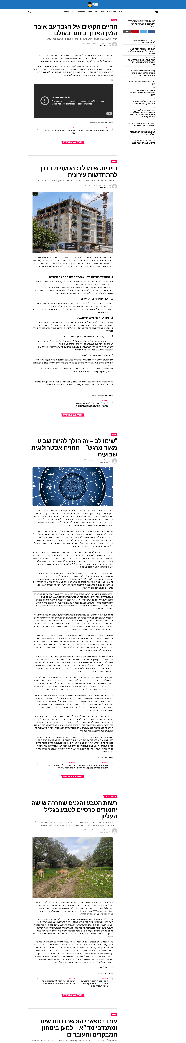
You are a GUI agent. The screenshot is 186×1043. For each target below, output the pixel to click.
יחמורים (100, 973)
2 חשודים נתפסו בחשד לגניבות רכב (142, 82)
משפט (102, 11)
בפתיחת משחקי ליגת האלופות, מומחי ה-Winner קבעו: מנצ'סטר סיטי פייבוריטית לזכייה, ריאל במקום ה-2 (142, 113)
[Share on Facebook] (152, 31)
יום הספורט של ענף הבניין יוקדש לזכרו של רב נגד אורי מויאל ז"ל (141, 124)
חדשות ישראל (111, 11)
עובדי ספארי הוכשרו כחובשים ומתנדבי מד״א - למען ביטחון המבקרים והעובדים (143, 72)
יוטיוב (73, 11)
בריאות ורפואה (92, 11)
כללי (154, 18)
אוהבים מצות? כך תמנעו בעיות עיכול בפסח (142, 133)
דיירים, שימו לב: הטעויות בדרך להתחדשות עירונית (142, 41)
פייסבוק (66, 11)
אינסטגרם (81, 11)
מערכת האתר (103, 45)
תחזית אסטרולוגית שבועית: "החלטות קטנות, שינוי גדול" (144, 102)
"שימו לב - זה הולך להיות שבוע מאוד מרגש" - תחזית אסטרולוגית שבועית (141, 51)
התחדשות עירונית (97, 395)
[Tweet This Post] (143, 31)
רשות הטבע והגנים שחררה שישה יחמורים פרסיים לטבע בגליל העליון (141, 62)
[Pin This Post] (135, 31)
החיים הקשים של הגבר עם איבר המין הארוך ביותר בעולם (141, 24)
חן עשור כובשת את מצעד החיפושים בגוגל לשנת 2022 (143, 141)
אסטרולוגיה (99, 757)
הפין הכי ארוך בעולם (96, 123)
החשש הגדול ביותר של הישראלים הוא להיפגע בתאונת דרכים (142, 92)
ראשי (120, 11)
